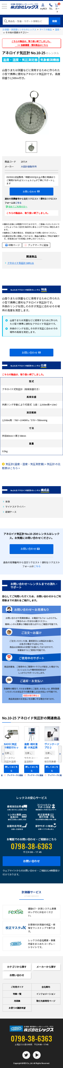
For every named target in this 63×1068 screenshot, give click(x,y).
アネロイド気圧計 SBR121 (20, 263)
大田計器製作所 (29, 166)
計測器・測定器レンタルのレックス (19, 29)
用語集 (17, 1000)
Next (60, 754)
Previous (3, 754)
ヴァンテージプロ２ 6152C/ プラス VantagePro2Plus (51, 746)
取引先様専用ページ (45, 1000)
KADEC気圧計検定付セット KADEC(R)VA (11, 746)
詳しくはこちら (11, 768)
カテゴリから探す (17, 966)
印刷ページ (14, 245)
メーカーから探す (46, 966)
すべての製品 (45, 29)
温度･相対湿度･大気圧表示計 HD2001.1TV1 (31, 746)
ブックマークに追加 (38, 245)
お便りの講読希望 (17, 1007)
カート (57, 8)
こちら (18, 202)
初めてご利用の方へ (17, 206)
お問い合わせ (29, 191)
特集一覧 (17, 993)
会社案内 (46, 986)
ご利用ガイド (17, 986)
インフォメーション (45, 993)
